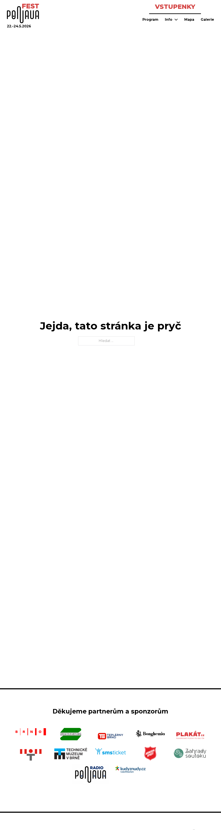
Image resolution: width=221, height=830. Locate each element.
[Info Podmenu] (176, 19)
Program (150, 19)
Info (168, 19)
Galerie (207, 19)
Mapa (189, 19)
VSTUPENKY (175, 6)
